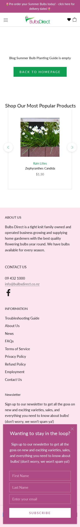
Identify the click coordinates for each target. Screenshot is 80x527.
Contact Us (13, 379)
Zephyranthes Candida (40, 168)
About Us (12, 326)
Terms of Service (17, 349)
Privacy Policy (15, 356)
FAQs (9, 341)
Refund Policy (15, 364)
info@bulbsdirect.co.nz (22, 284)
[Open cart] (74, 20)
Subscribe (40, 513)
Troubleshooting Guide (22, 318)
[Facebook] (8, 292)
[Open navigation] (6, 19)
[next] (71, 147)
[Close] (72, 428)
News (9, 333)
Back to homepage (40, 72)
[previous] (8, 147)
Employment (14, 372)
